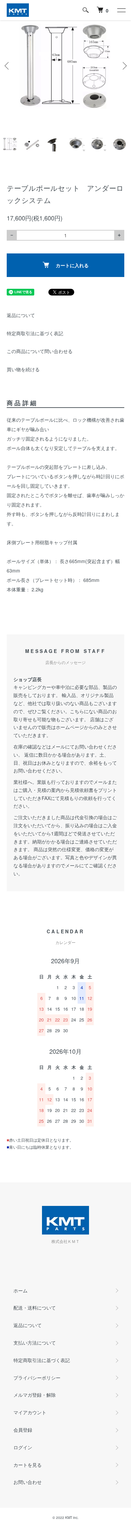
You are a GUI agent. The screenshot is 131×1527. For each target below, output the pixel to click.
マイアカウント (29, 1412)
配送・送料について (34, 1307)
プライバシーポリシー (36, 1377)
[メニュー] (121, 10)
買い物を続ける (23, 369)
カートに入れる (72, 265)
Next (123, 65)
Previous (7, 65)
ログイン (22, 1447)
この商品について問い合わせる (40, 351)
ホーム (20, 1290)
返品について (21, 315)
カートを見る (27, 1464)
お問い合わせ (27, 1482)
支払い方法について (34, 1342)
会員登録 (22, 1429)
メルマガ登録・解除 (34, 1394)
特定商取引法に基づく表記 (35, 333)
